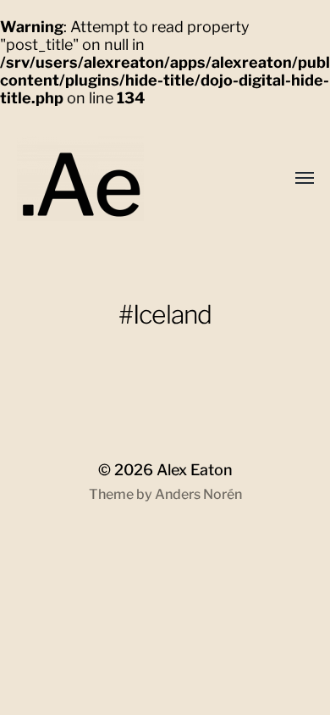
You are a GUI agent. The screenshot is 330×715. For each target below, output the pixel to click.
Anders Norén (198, 494)
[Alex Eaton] (110, 178)
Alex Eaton (195, 470)
